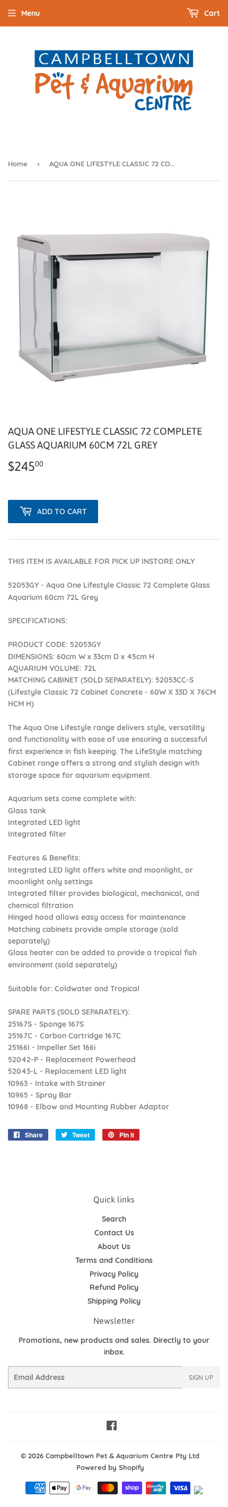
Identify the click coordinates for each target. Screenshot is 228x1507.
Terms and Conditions (114, 1260)
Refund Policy (114, 1287)
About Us (114, 1246)
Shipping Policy (114, 1301)
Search (114, 1219)
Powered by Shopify (110, 1467)
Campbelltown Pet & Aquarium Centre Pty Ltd (122, 1455)
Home (18, 163)
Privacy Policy (114, 1274)
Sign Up (201, 1378)
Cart (211, 13)
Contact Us (114, 1232)
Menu (30, 13)
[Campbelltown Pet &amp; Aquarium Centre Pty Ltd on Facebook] (111, 1427)
